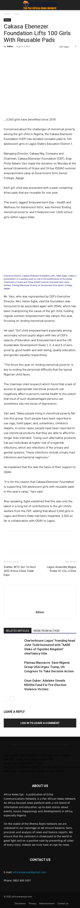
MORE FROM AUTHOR (47, 630)
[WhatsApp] (24, 55)
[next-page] (12, 698)
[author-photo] (40, 607)
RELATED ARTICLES (17, 630)
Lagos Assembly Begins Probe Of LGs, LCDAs (61, 569)
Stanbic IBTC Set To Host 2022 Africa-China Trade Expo (20, 571)
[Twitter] (16, 55)
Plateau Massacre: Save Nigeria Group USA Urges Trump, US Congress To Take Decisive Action (49, 667)
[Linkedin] (33, 55)
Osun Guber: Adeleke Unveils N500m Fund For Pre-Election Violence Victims (45, 685)
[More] (59, 55)
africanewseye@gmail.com (29, 872)
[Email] (41, 55)
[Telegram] (50, 55)
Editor (10, 46)
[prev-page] (6, 698)
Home (7, 14)
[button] (6, 5)
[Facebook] (7, 55)
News (17, 14)
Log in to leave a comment (40, 722)
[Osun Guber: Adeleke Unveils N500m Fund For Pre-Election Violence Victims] (13, 684)
